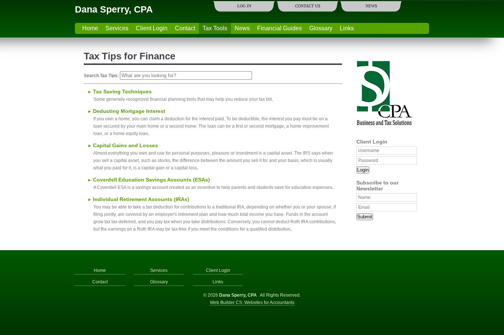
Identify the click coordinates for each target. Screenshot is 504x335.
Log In (244, 6)
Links (347, 28)
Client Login (152, 28)
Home (90, 28)
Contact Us (307, 6)
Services (117, 28)
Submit (364, 217)
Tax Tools (215, 28)
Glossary (320, 28)
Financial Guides (279, 28)
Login (363, 170)
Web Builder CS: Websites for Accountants (252, 302)
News (371, 6)
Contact (185, 28)
